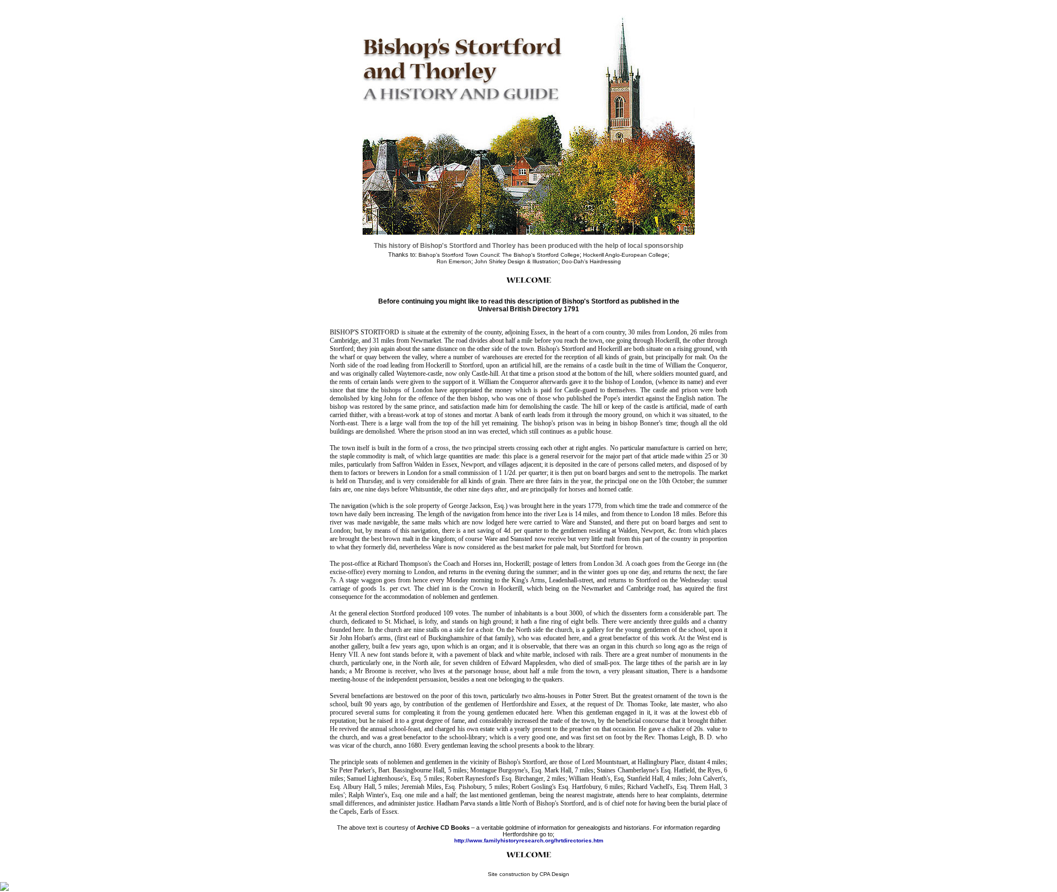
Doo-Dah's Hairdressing (591, 261)
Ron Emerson (454, 261)
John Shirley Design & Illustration (516, 261)
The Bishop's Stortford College (541, 255)
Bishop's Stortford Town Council (458, 255)
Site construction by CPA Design (528, 874)
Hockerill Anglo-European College (625, 255)
